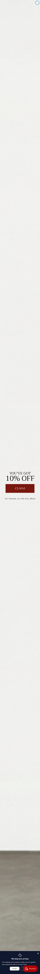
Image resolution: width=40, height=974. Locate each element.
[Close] (38, 953)
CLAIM (20, 488)
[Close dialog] (37, 3)
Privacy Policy (22, 964)
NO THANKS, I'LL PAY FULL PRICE (20, 499)
